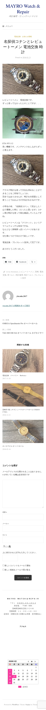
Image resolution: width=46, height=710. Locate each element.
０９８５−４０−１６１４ (26, 603)
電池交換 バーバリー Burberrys (14, 375)
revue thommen (12, 271)
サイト (4, 535)
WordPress (15, 704)
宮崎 (37, 271)
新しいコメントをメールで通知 (17, 565)
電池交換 (17, 36)
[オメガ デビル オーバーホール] (23, 431)
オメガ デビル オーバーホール (13, 446)
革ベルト (11, 275)
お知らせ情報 (27, 36)
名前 (4, 512)
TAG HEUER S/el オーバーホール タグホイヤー (23, 333)
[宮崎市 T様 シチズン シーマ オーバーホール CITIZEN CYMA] (23, 395)
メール (5, 523)
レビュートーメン (26, 271)
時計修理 (19, 275)
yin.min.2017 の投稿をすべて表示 (16, 305)
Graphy (28, 704)
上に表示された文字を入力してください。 (19, 552)
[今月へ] (32, 661)
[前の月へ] (27, 661)
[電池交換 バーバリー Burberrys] (23, 360)
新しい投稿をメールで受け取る (17, 569)
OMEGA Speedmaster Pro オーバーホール (20, 323)
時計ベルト (28, 275)
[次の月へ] (36, 661)
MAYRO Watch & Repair (23, 9)
